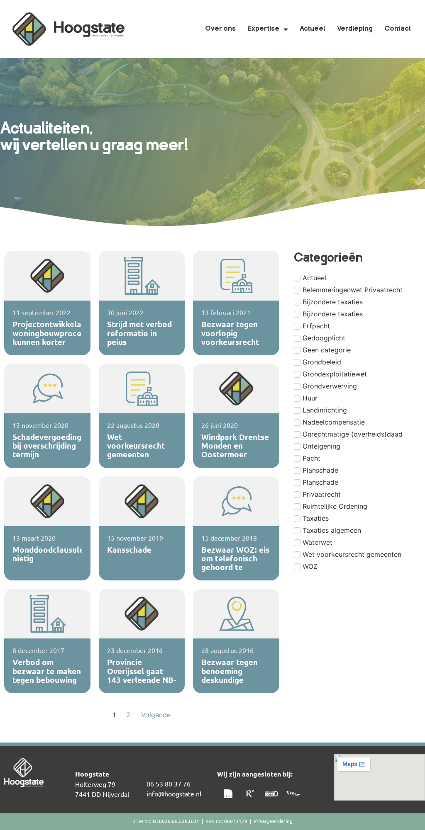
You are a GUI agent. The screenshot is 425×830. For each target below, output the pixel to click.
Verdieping (355, 29)
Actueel (312, 29)
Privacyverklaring (273, 821)
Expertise (263, 29)
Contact (397, 29)
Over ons (220, 29)
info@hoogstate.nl (174, 793)
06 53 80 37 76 (169, 783)
